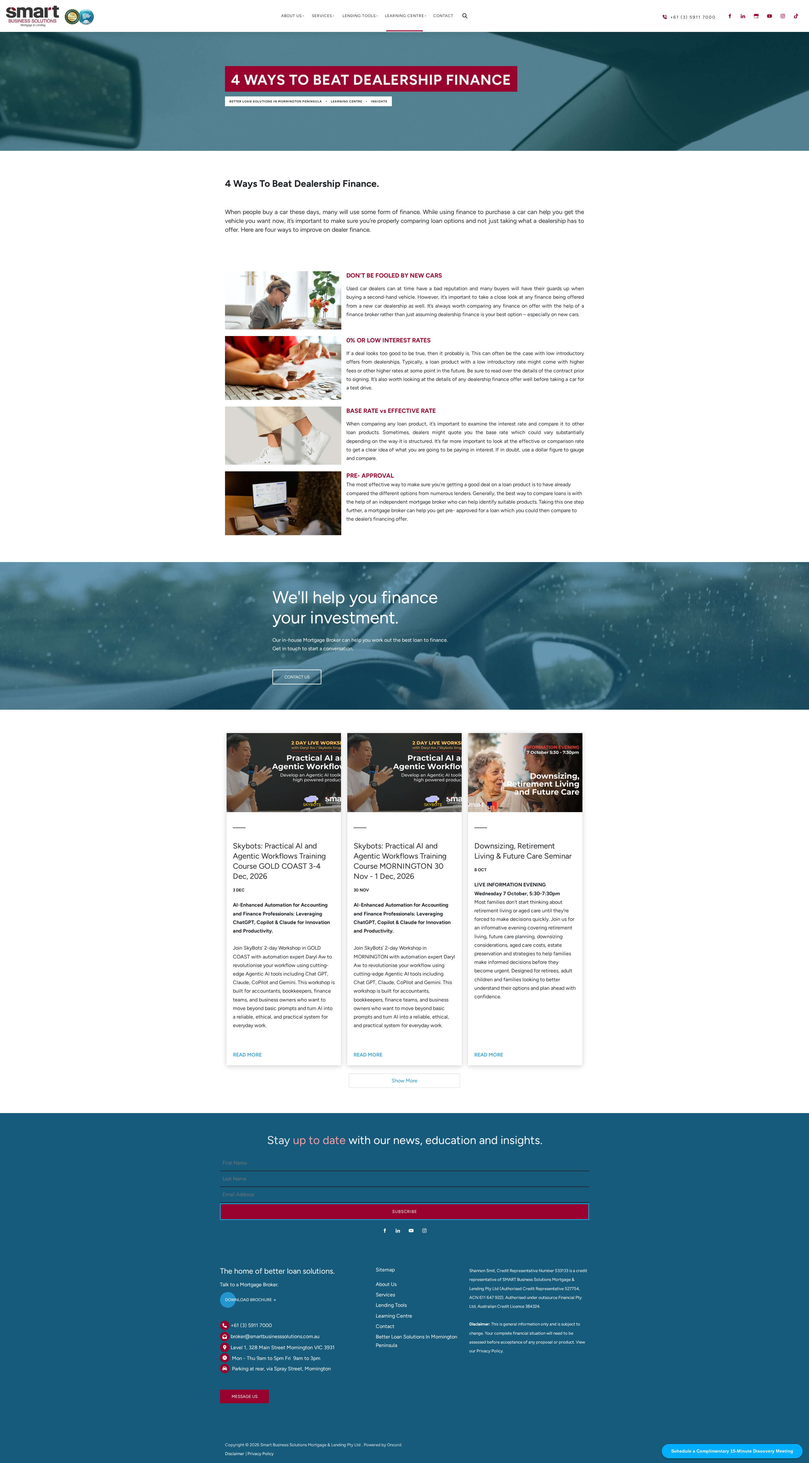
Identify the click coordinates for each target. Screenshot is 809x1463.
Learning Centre (404, 16)
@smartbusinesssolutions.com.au (282, 1336)
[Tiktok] (796, 16)
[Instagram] (782, 16)
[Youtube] (769, 16)
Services (322, 16)
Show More (404, 1081)
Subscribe (404, 1211)
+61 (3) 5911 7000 (251, 1325)
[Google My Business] (756, 16)
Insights (379, 101)
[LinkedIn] (743, 16)
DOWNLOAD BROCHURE (243, 1297)
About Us (291, 16)
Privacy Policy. (490, 1350)
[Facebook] (729, 16)
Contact (443, 16)
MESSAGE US (233, 1394)
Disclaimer (234, 1453)
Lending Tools (359, 16)
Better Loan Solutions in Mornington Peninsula (275, 101)
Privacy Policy (260, 1453)
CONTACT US (285, 673)
